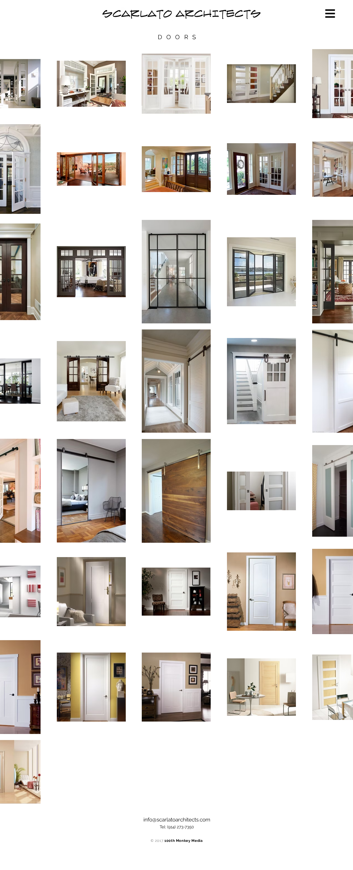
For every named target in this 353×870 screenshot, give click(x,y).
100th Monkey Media (183, 841)
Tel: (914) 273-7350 (177, 826)
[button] (330, 13)
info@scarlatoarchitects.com (176, 819)
